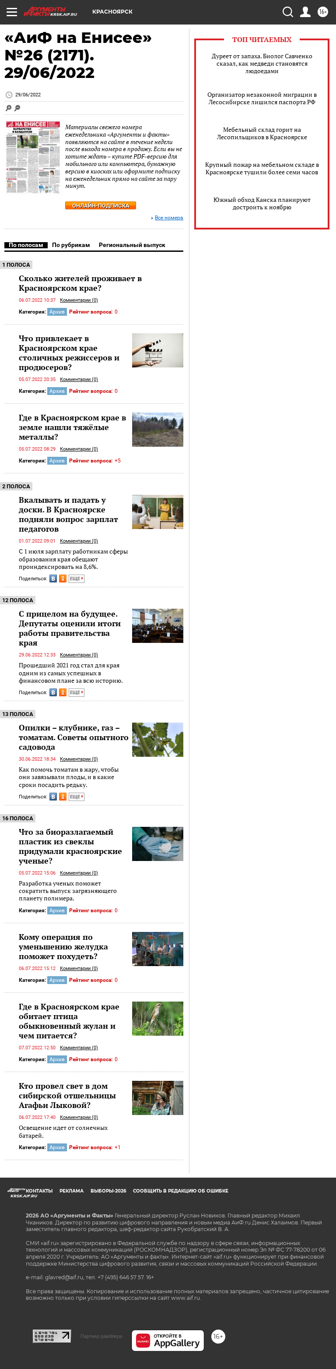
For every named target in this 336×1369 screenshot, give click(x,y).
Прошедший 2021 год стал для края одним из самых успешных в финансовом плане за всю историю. (71, 672)
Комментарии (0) (79, 300)
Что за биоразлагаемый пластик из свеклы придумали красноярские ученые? (70, 846)
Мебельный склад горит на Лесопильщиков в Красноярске (262, 133)
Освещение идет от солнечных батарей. (63, 1131)
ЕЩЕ (75, 579)
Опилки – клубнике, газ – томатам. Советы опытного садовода (74, 737)
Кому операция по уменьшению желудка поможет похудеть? (63, 946)
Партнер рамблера (101, 1336)
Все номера (169, 218)
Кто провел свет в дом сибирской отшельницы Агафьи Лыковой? (67, 1095)
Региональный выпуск (132, 244)
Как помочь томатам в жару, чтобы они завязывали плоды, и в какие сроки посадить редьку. (69, 777)
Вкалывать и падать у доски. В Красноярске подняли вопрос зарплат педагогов (68, 514)
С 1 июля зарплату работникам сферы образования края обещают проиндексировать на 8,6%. (73, 558)
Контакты (39, 1191)
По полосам (26, 244)
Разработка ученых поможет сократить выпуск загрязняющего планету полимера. (68, 890)
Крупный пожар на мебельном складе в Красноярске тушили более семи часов (262, 168)
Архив (57, 312)
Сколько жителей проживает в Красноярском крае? (80, 283)
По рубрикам (71, 244)
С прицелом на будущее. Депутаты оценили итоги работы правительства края (70, 628)
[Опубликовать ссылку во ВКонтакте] (53, 578)
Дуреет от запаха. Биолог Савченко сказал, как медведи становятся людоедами (262, 63)
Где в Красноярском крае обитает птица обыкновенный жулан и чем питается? (69, 1021)
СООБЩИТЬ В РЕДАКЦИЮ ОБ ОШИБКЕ (180, 1191)
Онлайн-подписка (101, 205)
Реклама (72, 1191)
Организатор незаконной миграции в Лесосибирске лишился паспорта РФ (262, 98)
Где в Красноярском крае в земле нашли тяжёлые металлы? (72, 427)
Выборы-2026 (108, 1191)
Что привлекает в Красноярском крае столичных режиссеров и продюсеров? (69, 352)
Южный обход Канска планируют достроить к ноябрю (262, 203)
